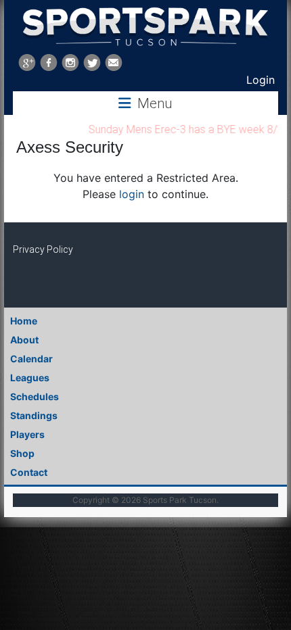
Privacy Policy (43, 249)
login (131, 194)
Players (27, 434)
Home (23, 320)
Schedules (34, 396)
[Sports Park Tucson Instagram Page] (70, 62)
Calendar (31, 358)
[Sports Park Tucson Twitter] (92, 62)
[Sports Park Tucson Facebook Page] (49, 62)
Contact (28, 472)
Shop (22, 453)
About (24, 339)
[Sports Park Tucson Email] (113, 62)
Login (260, 80)
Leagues (29, 377)
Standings (34, 415)
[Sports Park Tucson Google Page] (27, 62)
